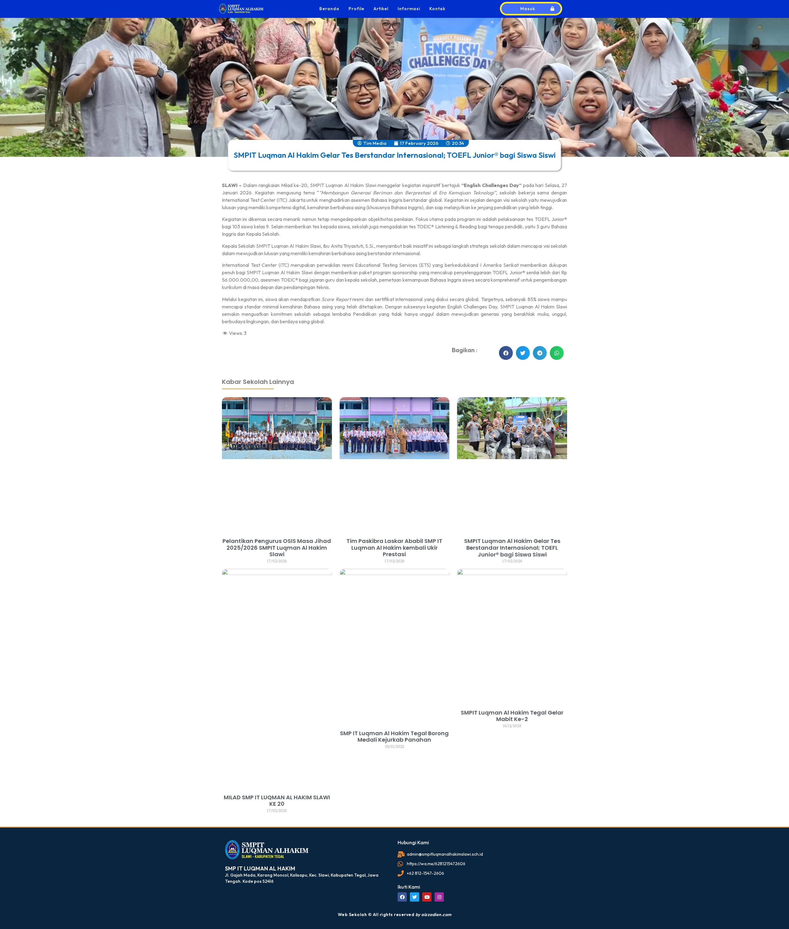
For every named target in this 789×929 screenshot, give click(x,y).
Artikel (381, 8)
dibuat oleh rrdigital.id (230, 359)
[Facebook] (402, 897)
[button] (506, 353)
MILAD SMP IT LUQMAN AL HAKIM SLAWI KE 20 (277, 800)
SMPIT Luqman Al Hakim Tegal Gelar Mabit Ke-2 (512, 716)
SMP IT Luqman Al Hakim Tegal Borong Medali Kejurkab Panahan (394, 736)
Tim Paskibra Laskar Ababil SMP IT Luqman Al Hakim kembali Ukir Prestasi (394, 547)
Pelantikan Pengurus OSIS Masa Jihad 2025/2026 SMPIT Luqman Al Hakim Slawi (277, 547)
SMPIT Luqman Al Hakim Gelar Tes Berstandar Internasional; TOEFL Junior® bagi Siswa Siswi (512, 547)
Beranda (329, 8)
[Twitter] (414, 897)
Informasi (409, 8)
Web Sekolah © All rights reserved (395, 914)
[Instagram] (439, 897)
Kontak (437, 8)
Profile (356, 8)
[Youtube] (426, 897)
